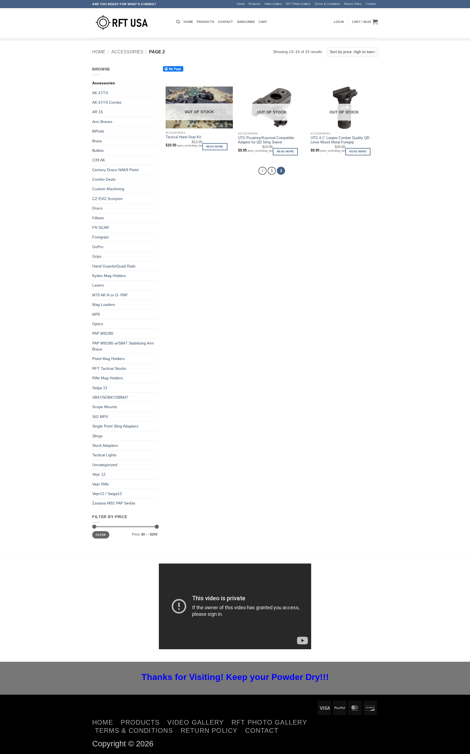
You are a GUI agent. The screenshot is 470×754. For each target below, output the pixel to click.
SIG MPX (100, 416)
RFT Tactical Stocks (109, 368)
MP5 (96, 314)
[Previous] (262, 171)
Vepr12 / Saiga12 (107, 493)
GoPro (97, 247)
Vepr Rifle (100, 484)
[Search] (178, 22)
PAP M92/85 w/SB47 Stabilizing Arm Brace (123, 346)
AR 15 (97, 112)
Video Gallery (273, 3)
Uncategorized (104, 465)
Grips (96, 256)
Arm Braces (102, 121)
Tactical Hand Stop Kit (183, 137)
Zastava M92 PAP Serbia (113, 503)
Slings (97, 436)
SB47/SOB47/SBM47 (110, 397)
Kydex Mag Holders (109, 275)
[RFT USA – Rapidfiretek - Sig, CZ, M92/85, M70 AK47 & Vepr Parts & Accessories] (130, 23)
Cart (263, 21)
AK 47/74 (100, 93)
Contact (371, 3)
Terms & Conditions (327, 3)
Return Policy (353, 3)
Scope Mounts (104, 407)
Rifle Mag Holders (107, 378)
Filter (101, 534)
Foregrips (100, 237)
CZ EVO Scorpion (107, 198)
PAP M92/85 (102, 333)
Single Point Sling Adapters (115, 426)
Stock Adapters (105, 445)
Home (241, 3)
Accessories (127, 51)
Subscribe (246, 21)
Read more (215, 146)
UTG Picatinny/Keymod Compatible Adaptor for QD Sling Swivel (266, 140)
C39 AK (98, 160)
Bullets (98, 150)
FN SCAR (100, 227)
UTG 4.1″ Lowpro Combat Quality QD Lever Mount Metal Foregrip (340, 140)
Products (255, 3)
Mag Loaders (103, 304)
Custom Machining (108, 189)
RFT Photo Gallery (298, 3)
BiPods (98, 131)
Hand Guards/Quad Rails (113, 266)
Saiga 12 (99, 388)
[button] (339, 22)
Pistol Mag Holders (108, 358)
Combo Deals (104, 179)
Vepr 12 (99, 474)
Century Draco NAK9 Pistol (115, 170)
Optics (97, 324)
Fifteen (98, 218)
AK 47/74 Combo (107, 102)
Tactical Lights (104, 455)
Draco (97, 208)
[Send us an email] (380, 6)
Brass (97, 141)
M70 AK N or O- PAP (110, 295)
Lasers (98, 285)
